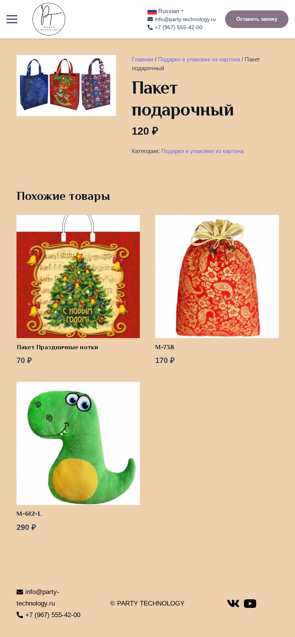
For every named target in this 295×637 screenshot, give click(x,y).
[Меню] (11, 19)
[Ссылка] (48, 19)
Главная (142, 59)
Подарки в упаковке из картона (199, 59)
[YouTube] (250, 603)
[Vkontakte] (233, 603)
